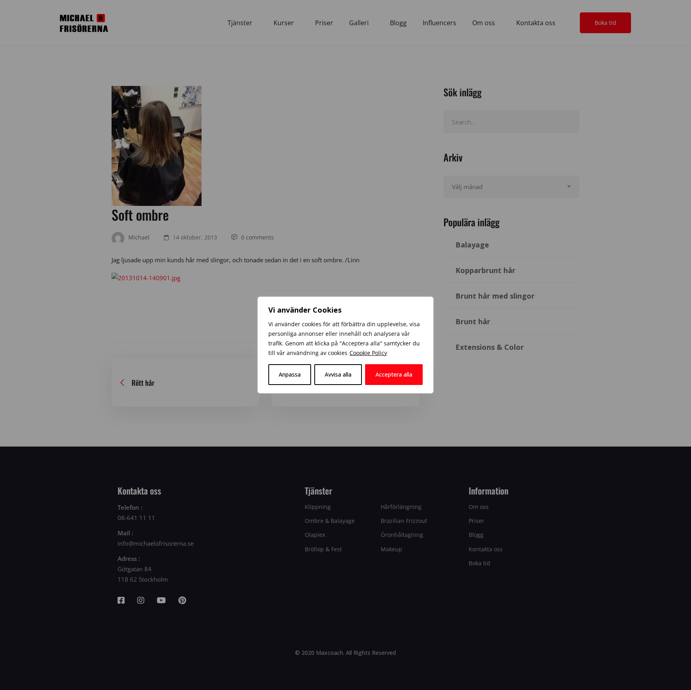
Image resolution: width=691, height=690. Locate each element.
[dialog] (345, 345)
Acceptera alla (393, 374)
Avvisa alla (338, 374)
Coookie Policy (368, 353)
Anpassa (290, 374)
